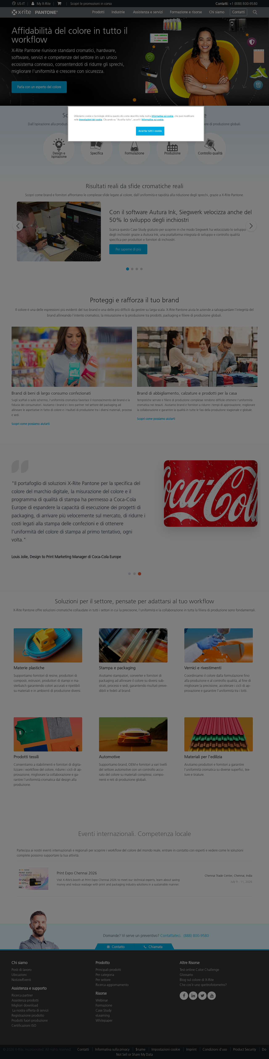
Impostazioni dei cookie (90, 119)
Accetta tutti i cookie (150, 130)
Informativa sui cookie (162, 116)
